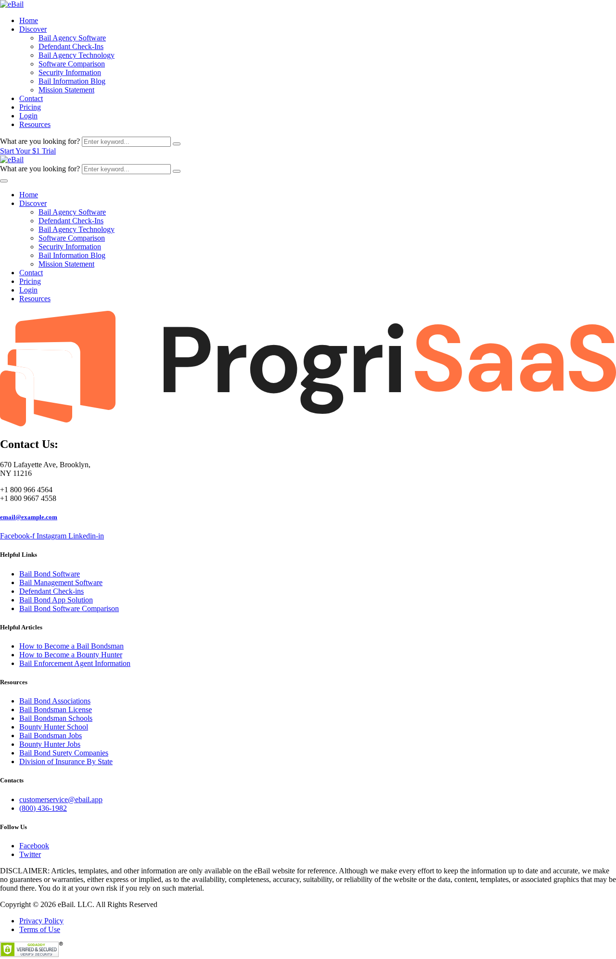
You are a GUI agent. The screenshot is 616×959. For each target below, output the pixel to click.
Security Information (69, 72)
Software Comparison (71, 64)
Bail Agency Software (72, 38)
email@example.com (28, 517)
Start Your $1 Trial (28, 151)
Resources (35, 124)
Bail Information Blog (71, 81)
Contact (31, 98)
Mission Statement (66, 90)
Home (28, 20)
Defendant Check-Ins (70, 46)
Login (28, 116)
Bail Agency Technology (76, 55)
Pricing (30, 107)
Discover (33, 29)
